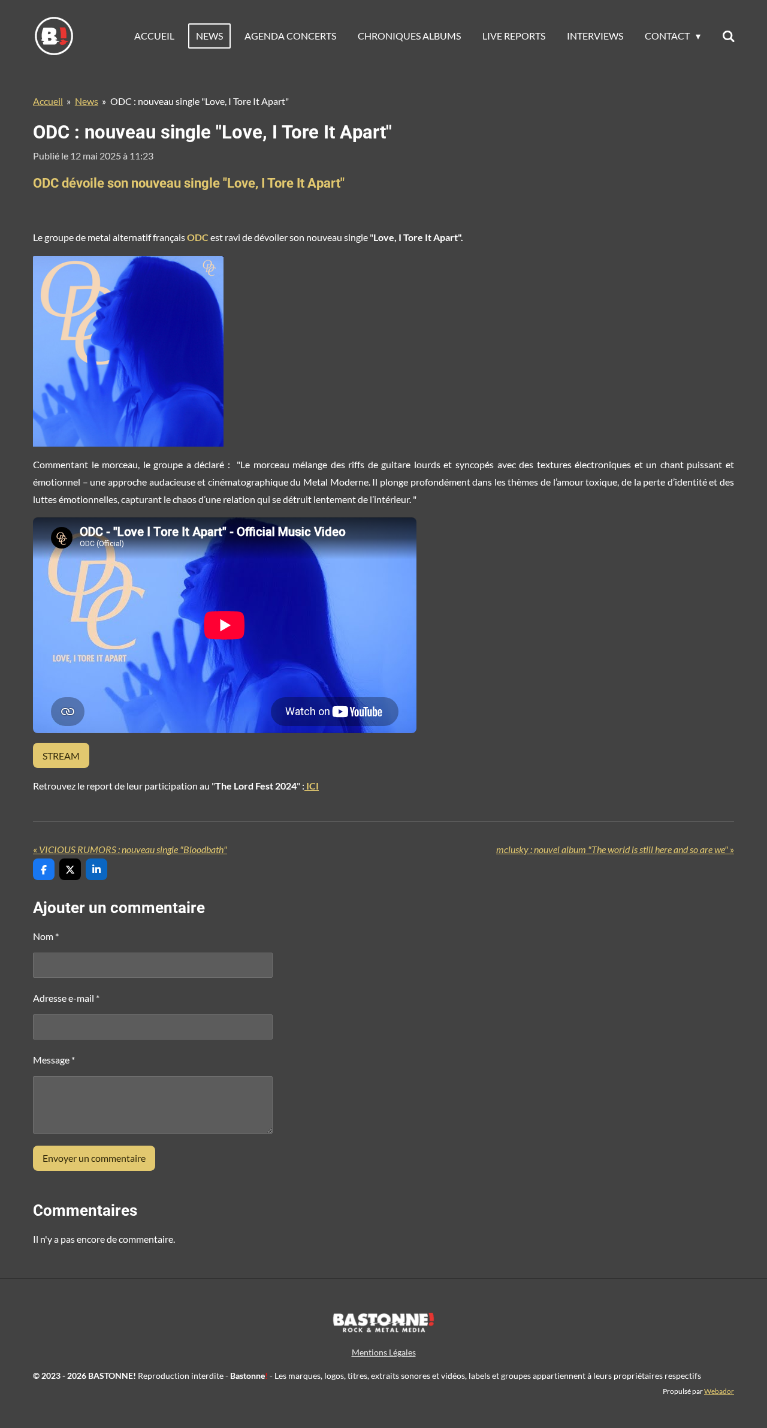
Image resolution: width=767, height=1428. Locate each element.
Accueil (48, 101)
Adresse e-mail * (66, 998)
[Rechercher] (728, 36)
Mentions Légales (384, 1352)
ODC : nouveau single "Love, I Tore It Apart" (199, 101)
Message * (54, 1059)
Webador (719, 1391)
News (86, 101)
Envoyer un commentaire (94, 1158)
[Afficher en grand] (128, 351)
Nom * (46, 936)
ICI (311, 785)
